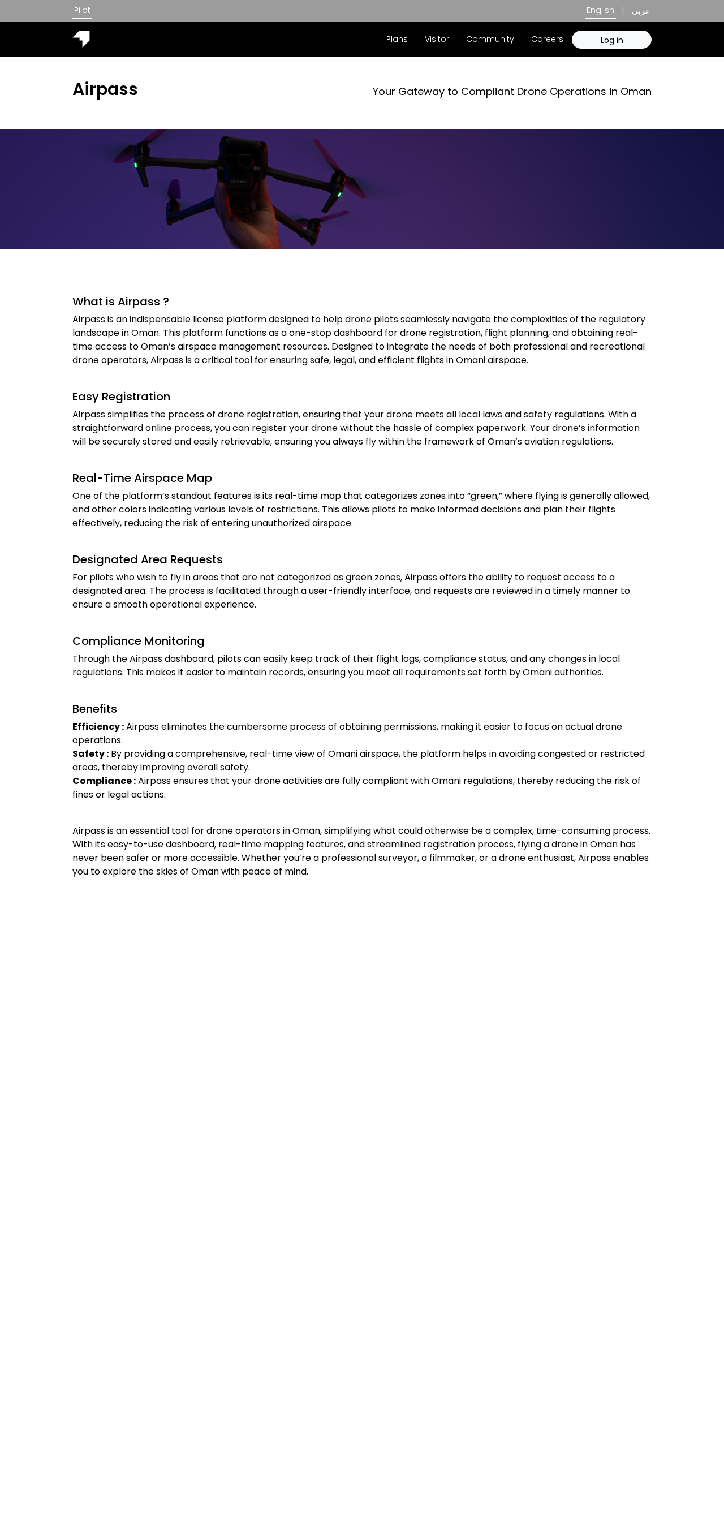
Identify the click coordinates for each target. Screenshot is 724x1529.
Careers (547, 39)
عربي (641, 10)
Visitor (437, 39)
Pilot (82, 10)
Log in (612, 40)
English (600, 10)
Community (490, 39)
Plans (397, 39)
